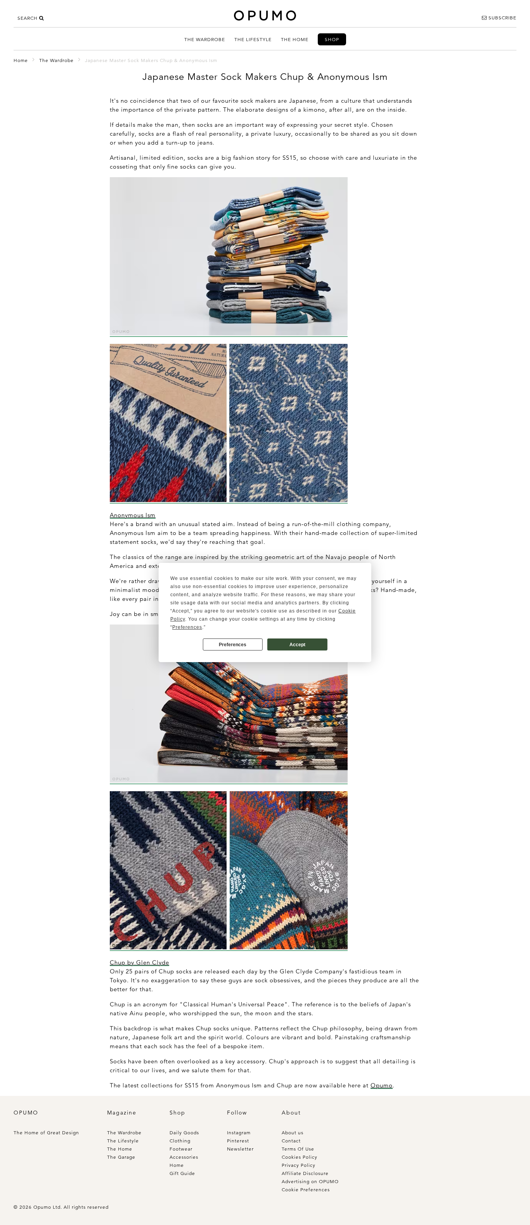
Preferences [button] (187, 627)
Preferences (232, 644)
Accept (297, 644)
